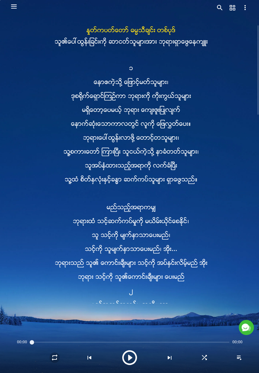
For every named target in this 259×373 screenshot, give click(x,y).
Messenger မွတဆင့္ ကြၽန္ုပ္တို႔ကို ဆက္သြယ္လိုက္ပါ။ (193, 309)
